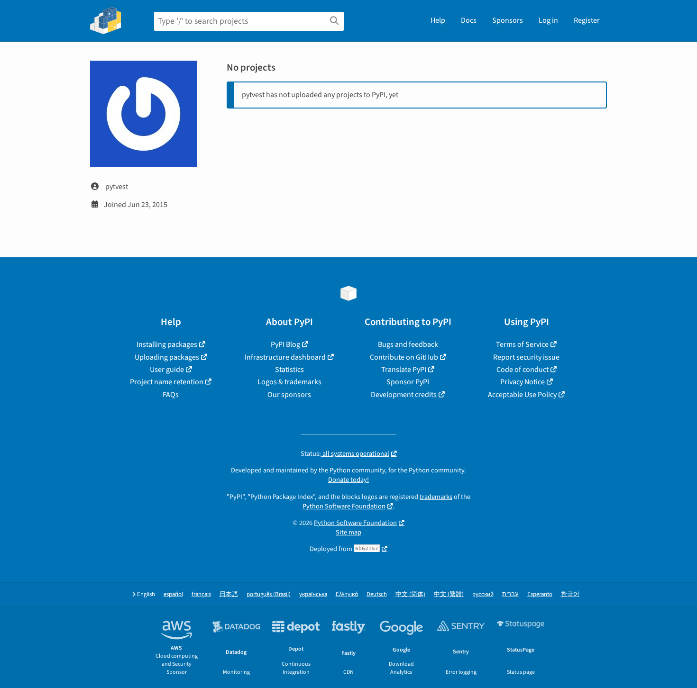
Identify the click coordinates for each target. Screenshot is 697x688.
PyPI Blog (285, 344)
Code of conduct (522, 369)
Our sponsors (289, 394)
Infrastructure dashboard (285, 357)
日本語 (229, 594)
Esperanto (539, 594)
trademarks (436, 497)
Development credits (404, 394)
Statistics (289, 369)
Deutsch (377, 594)
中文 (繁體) (449, 594)
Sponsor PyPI (407, 382)
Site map (348, 532)
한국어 (570, 594)
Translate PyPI (403, 369)
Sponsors (507, 20)
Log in (548, 20)
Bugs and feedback (408, 344)
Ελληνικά (347, 594)
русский (483, 594)
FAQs (171, 394)
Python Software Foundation (344, 506)
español (173, 594)
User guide (167, 369)
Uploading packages (167, 357)
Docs (469, 20)
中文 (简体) (410, 594)
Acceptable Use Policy (522, 394)
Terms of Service (522, 344)
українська (313, 594)
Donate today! (348, 480)
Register (587, 20)
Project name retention (166, 382)
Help (438, 20)
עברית (510, 594)
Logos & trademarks (289, 382)
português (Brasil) (269, 594)
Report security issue (526, 357)
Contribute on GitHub (404, 357)
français (201, 594)
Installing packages (167, 344)
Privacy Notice (522, 382)
